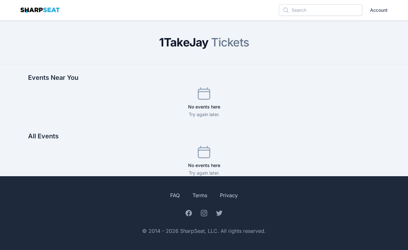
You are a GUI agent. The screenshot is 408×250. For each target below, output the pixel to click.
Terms (200, 195)
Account (379, 10)
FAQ (175, 195)
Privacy (229, 195)
